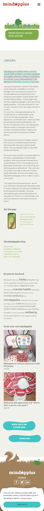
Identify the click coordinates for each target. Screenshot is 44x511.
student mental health (27, 306)
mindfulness (24, 300)
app (38, 280)
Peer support (34, 300)
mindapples (12, 300)
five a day (13, 286)
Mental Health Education (12, 293)
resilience (20, 303)
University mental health (17, 312)
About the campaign (12, 257)
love (11, 290)
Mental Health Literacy (27, 293)
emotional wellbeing (28, 283)
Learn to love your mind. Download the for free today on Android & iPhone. (27, 219)
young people (8, 318)
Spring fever (25, 439)
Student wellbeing (17, 309)
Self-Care (11, 306)
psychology (7, 304)
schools (6, 306)
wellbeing (31, 312)
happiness (24, 285)
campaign (12, 283)
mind (25, 296)
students (7, 309)
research (13, 304)
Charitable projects (11, 254)
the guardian (28, 309)
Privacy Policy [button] (26, 498)
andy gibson (31, 280)
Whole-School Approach (12, 316)
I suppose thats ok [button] (22, 504)
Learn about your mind (13, 252)
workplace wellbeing (30, 316)
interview (7, 290)
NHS (29, 300)
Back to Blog (9, 60)
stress (16, 306)
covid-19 (20, 283)
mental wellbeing (13, 295)
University (7, 313)
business (6, 283)
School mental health (30, 304)
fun (19, 286)
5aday (23, 279)
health (32, 286)
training (35, 309)
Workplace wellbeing (12, 249)
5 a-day (17, 280)
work (22, 316)
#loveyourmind (9, 280)
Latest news (8, 246)
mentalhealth (35, 290)
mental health (22, 289)
